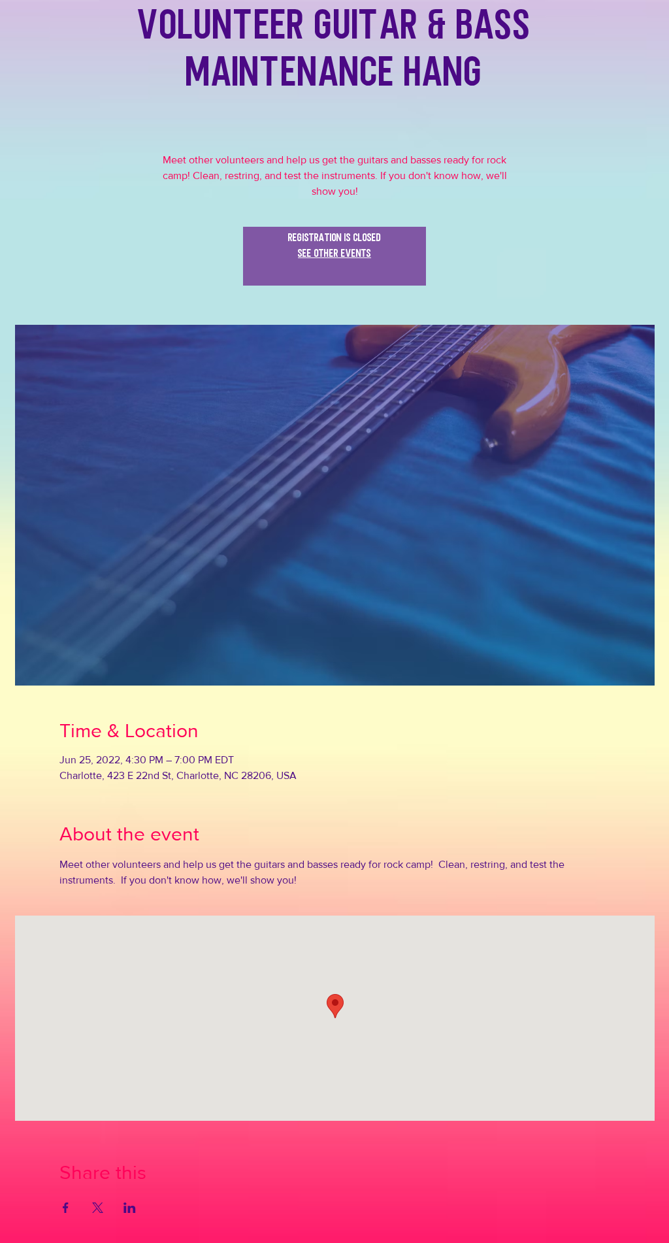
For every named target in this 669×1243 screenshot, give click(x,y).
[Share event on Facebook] (65, 1207)
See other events (334, 264)
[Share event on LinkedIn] (129, 1207)
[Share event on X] (97, 1207)
